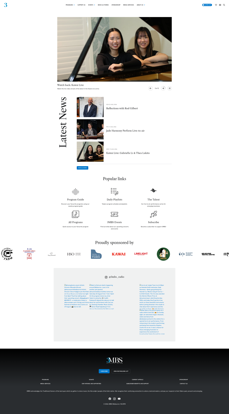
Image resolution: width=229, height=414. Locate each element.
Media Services (45, 383)
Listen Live (208, 5)
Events (90, 5)
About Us (140, 5)
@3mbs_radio (116, 276)
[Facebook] (110, 399)
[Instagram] (114, 399)
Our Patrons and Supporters (91, 383)
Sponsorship (183, 379)
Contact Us (183, 383)
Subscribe (104, 371)
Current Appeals (137, 379)
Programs (69, 5)
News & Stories (82, 167)
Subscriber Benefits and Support (137, 383)
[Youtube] (119, 399)
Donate (91, 379)
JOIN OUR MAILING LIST (121, 371)
